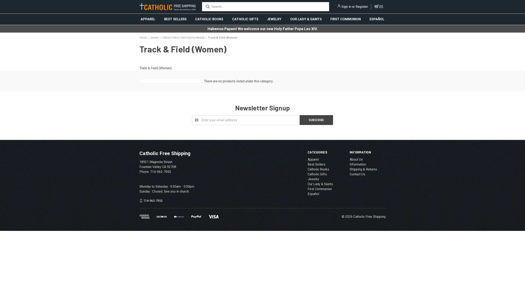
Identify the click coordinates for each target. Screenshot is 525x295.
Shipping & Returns (363, 169)
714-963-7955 (153, 201)
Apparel (148, 19)
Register (362, 7)
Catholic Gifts (245, 19)
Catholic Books (209, 19)
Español (377, 19)
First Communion (345, 19)
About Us (356, 159)
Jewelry (274, 19)
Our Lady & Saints (306, 19)
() (381, 7)
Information (358, 164)
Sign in (346, 7)
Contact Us (357, 174)
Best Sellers (175, 19)
